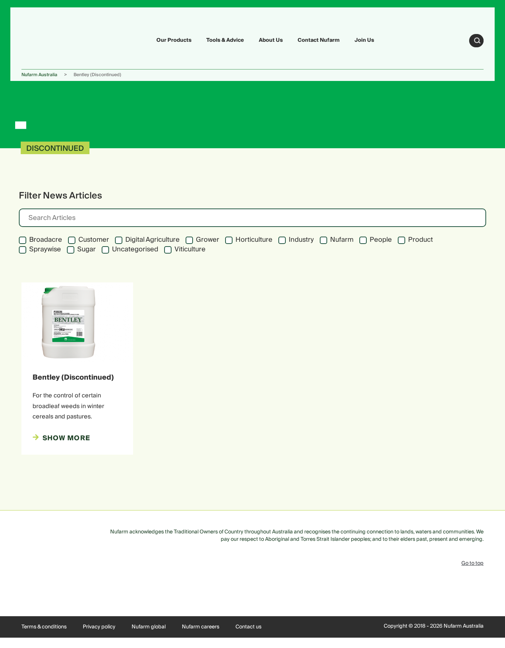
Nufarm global (149, 626)
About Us (271, 40)
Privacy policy (99, 626)
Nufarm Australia (39, 75)
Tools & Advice (225, 40)
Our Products (174, 40)
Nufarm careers (200, 626)
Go (477, 40)
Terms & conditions (44, 626)
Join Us (364, 40)
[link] (38, 39)
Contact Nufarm (319, 40)
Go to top (472, 563)
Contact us (248, 626)
